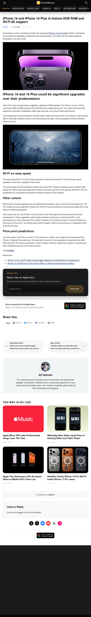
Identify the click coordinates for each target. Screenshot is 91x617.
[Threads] (31, 523)
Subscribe (74, 289)
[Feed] (54, 523)
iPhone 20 (47, 8)
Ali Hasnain (16, 27)
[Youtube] (48, 523)
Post (8, 323)
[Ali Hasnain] (45, 366)
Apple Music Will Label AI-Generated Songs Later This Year (21, 437)
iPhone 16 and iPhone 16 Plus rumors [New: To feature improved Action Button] (41, 263)
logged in (21, 512)
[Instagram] (60, 523)
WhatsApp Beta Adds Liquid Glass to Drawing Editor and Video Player (66, 437)
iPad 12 (57, 8)
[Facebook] (43, 523)
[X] (37, 523)
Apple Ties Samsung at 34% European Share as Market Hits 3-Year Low (22, 478)
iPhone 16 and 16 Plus (58, 33)
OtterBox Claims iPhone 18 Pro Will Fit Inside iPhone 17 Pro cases (66, 478)
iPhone (5, 27)
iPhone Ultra (18, 8)
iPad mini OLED (69, 8)
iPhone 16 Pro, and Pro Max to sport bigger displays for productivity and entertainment (44, 260)
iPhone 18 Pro (33, 8)
